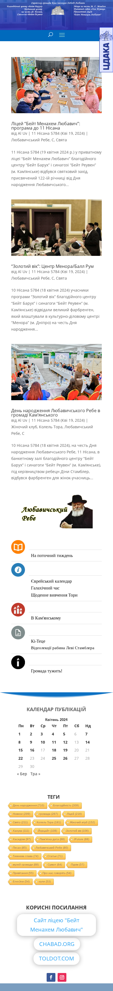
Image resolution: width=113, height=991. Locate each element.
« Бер (22, 773)
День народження (28, 805)
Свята (61, 139)
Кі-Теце (38, 641)
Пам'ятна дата (52, 839)
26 (65, 758)
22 (20, 758)
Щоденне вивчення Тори (54, 595)
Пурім (77, 864)
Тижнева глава (25, 856)
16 (32, 750)
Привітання (23, 873)
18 (54, 750)
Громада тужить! (46, 671)
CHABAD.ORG (57, 944)
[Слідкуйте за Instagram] (62, 977)
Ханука (21, 830)
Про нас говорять (57, 873)
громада (48, 813)
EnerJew (21, 881)
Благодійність (66, 805)
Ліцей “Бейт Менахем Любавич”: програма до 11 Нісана (45, 126)
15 (20, 750)
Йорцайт (47, 830)
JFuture (81, 839)
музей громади (26, 864)
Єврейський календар (51, 581)
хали (45, 881)
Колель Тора (51, 426)
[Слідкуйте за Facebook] (51, 977)
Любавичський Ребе (30, 139)
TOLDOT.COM (56, 958)
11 (54, 742)
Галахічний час (45, 588)
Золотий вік (77, 830)
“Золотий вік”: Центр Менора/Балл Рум (52, 266)
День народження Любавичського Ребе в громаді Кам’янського (55, 413)
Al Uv (22, 133)
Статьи (55, 856)
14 (87, 742)
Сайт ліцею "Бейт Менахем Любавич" (56, 925)
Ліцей (74, 813)
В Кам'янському (46, 618)
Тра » (35, 773)
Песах (20, 847)
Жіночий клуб (24, 426)
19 (65, 750)
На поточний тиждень (52, 555)
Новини (21, 813)
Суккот (55, 864)
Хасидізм (22, 839)
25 (54, 758)
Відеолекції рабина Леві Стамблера (62, 648)
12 (65, 742)
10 (43, 742)
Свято (20, 822)
